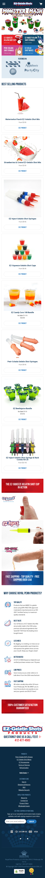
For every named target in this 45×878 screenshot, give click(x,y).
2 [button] (37, 32)
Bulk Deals (23, 773)
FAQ (24, 787)
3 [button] (38, 32)
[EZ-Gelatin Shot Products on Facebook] (27, 839)
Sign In (24, 782)
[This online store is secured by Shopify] (19, 871)
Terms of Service (24, 765)
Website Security (24, 790)
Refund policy (24, 768)
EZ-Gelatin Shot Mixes (24, 759)
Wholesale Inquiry (24, 806)
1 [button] (35, 32)
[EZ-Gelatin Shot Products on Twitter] (20, 839)
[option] (22, 21)
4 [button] (40, 32)
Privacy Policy (24, 803)
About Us (24, 798)
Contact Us (24, 800)
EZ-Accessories (24, 762)
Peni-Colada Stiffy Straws (24, 757)
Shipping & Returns (24, 785)
